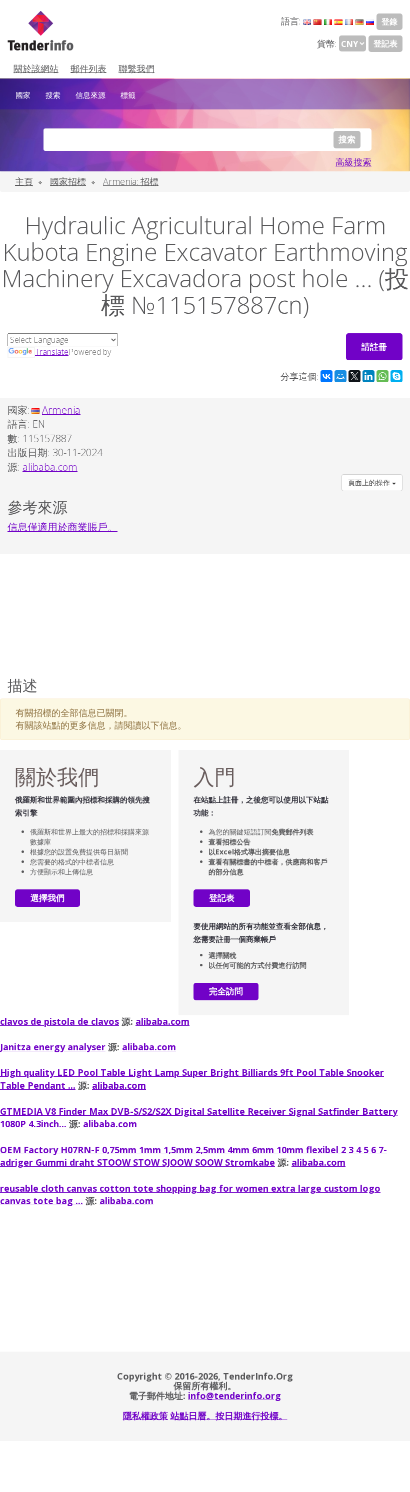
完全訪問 (226, 991)
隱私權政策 (145, 1416)
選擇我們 (47, 897)
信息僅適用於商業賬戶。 (63, 527)
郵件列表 (88, 68)
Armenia (61, 410)
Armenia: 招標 (130, 181)
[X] (354, 376)
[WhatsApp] (382, 376)
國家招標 (68, 181)
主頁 (24, 181)
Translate (51, 351)
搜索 (53, 95)
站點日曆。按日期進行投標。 (229, 1416)
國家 (23, 95)
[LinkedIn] (368, 376)
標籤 (128, 95)
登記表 (386, 43)
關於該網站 (36, 68)
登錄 (390, 21)
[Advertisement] (205, 613)
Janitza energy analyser (53, 1047)
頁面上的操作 (370, 482)
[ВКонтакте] (326, 376)
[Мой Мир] (340, 376)
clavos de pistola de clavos (59, 1021)
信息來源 (91, 95)
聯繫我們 (136, 68)
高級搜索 (354, 162)
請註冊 (374, 346)
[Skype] (396, 376)
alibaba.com (163, 1021)
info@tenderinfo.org (234, 1396)
